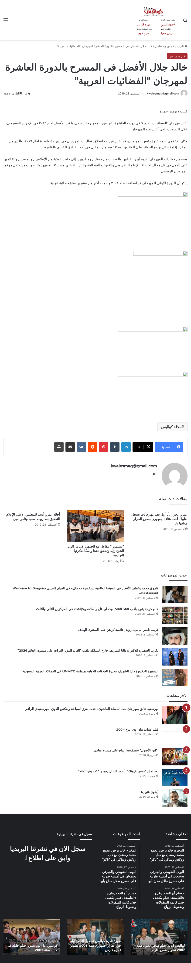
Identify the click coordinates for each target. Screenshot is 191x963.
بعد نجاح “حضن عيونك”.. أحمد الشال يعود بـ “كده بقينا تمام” (118, 771)
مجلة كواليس (171, 426)
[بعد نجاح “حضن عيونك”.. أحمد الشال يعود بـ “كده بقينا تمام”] (175, 777)
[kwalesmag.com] (154, 20)
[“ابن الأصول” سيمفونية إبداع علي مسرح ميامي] (175, 756)
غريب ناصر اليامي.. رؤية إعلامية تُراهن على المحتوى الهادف (118, 630)
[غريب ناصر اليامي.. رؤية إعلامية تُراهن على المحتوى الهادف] (175, 636)
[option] (159, 937)
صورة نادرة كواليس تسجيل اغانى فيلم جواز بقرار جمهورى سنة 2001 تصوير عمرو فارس (95, 945)
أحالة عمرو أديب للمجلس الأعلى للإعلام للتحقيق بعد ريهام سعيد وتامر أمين (33, 516)
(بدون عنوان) (149, 792)
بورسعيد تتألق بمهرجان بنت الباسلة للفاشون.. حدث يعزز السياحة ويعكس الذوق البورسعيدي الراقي (91, 709)
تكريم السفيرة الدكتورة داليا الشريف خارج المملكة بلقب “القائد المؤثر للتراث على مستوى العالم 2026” (87, 650)
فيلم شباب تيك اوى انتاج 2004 (137, 729)
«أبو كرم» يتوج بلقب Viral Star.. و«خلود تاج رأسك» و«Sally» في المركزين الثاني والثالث (97, 609)
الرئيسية (179, 46)
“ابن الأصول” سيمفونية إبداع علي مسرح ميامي (125, 750)
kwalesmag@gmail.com (163, 93)
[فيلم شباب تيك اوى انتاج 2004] (175, 736)
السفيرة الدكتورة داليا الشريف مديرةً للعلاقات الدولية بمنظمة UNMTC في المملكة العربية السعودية (90, 671)
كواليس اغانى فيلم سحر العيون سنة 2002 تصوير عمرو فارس (160, 947)
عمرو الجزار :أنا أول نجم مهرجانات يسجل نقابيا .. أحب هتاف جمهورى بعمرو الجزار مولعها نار (159, 518)
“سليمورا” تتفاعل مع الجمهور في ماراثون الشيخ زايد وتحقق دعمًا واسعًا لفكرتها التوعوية (96, 550)
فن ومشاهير (163, 46)
